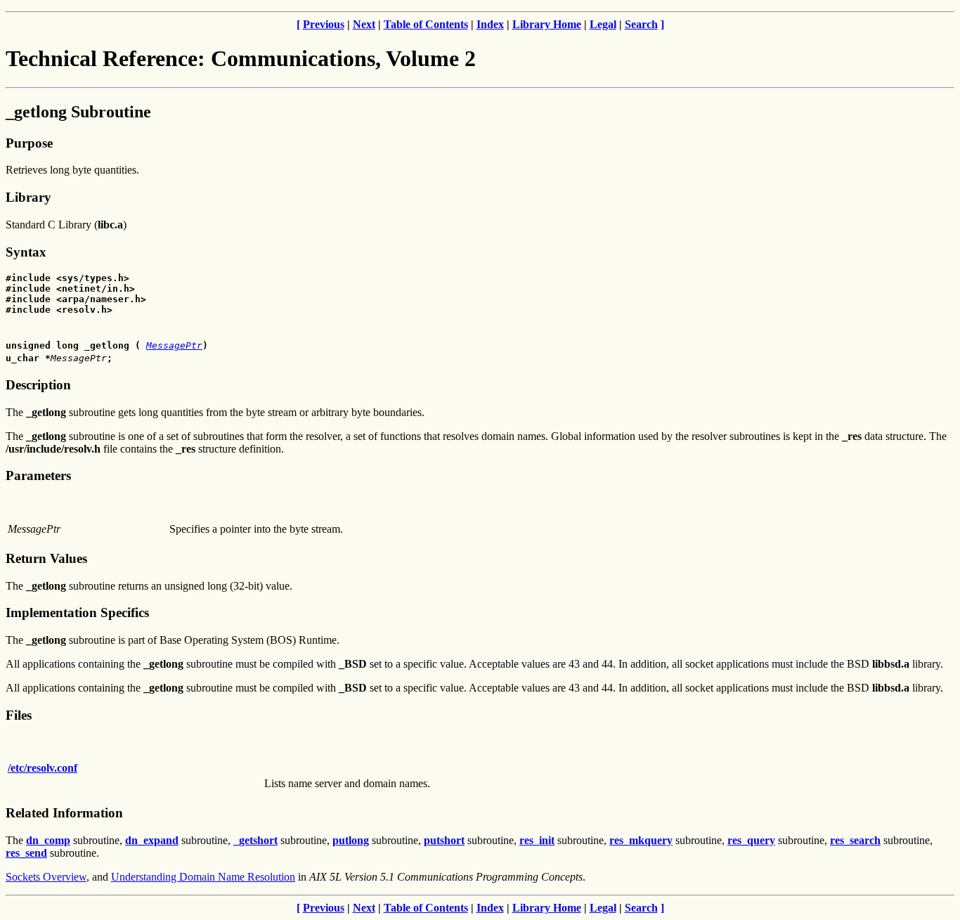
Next (364, 24)
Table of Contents (426, 24)
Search (641, 24)
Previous (323, 24)
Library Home (546, 24)
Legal (603, 24)
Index (490, 24)
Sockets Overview (46, 877)
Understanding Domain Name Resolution (203, 877)
